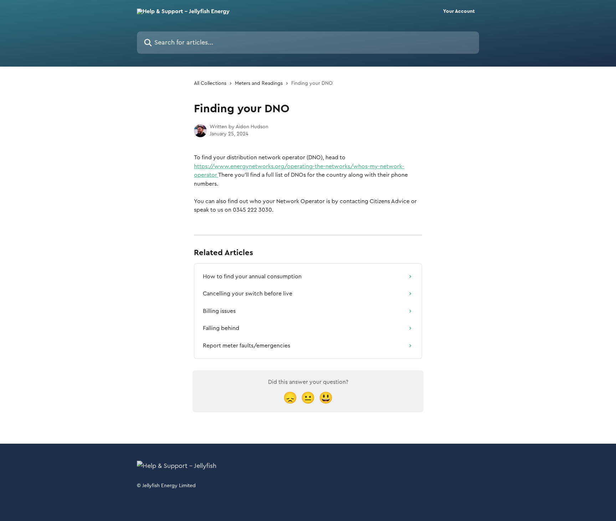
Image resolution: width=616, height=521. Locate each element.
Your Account (459, 11)
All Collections (210, 83)
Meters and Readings (259, 83)
